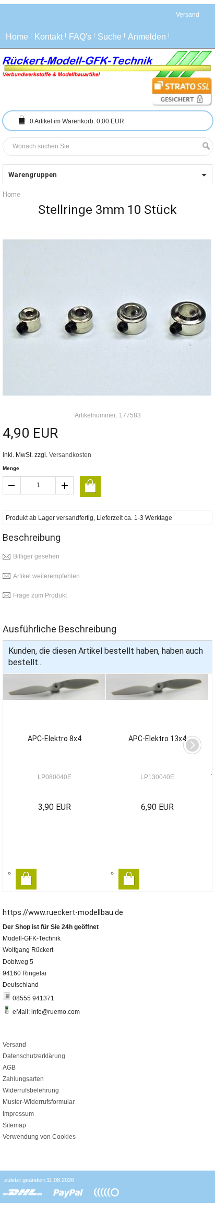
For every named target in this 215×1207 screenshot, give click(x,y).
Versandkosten (70, 455)
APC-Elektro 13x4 (157, 738)
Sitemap (14, 1125)
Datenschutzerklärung (34, 1056)
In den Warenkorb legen (26, 879)
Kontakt (48, 36)
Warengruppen (32, 175)
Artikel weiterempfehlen (46, 576)
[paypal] (68, 1193)
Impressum (18, 1113)
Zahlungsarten (23, 1079)
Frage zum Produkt (40, 595)
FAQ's (80, 36)
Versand (14, 1044)
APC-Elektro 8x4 (54, 738)
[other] (106, 1193)
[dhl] (23, 1193)
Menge (11, 468)
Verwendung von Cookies (39, 1136)
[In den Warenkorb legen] (90, 486)
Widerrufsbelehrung (31, 1090)
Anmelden (147, 36)
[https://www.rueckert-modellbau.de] (107, 64)
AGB (9, 1067)
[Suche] (203, 146)
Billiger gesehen (36, 556)
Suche (110, 36)
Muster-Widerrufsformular (39, 1102)
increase (65, 485)
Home (17, 36)
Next (192, 745)
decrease (11, 485)
